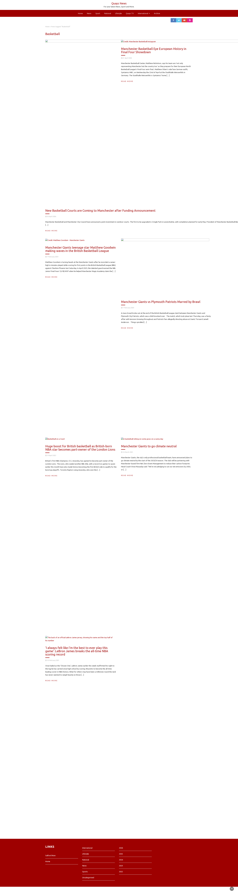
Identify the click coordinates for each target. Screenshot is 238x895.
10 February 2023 (53, 660)
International (143, 13)
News (89, 13)
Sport (97, 13)
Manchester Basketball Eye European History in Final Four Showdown (153, 50)
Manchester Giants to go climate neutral (149, 446)
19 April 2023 (51, 455)
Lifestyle (118, 13)
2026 (121, 848)
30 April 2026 (51, 216)
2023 (121, 866)
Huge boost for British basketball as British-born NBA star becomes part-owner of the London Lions (80, 447)
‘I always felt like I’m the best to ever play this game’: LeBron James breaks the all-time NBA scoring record (76, 651)
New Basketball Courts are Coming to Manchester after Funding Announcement (100, 210)
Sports (85, 872)
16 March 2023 (128, 452)
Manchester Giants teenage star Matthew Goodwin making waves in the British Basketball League (80, 249)
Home (80, 13)
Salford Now (50, 855)
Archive (157, 13)
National (107, 13)
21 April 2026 (127, 58)
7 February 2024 (52, 257)
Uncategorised (88, 877)
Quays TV (130, 13)
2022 (121, 872)
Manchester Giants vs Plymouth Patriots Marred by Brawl (160, 301)
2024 (121, 860)
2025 (121, 854)
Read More (51, 231)
